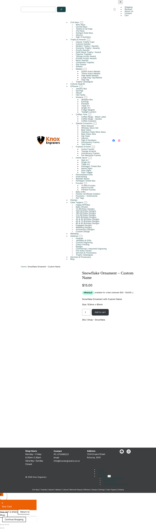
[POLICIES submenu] (109, 476)
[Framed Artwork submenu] (93, 147)
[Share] (6, 524)
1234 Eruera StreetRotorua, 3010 (96, 454)
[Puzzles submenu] (85, 183)
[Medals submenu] (85, 69)
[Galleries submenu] (80, 236)
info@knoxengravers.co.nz (67, 461)
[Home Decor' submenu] (90, 158)
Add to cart (100, 312)
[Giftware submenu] (80, 86)
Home (23, 266)
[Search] (61, 9)
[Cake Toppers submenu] (85, 202)
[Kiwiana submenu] (85, 97)
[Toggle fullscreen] (3, 524)
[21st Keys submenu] (81, 22)
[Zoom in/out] (1, 524)
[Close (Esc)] (8, 524)
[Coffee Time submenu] (89, 114)
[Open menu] (114, 9)
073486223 (63, 454)
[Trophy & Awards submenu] (88, 39)
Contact (58, 451)
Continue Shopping (14, 519)
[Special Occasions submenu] (95, 123)
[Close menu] (120, 2)
